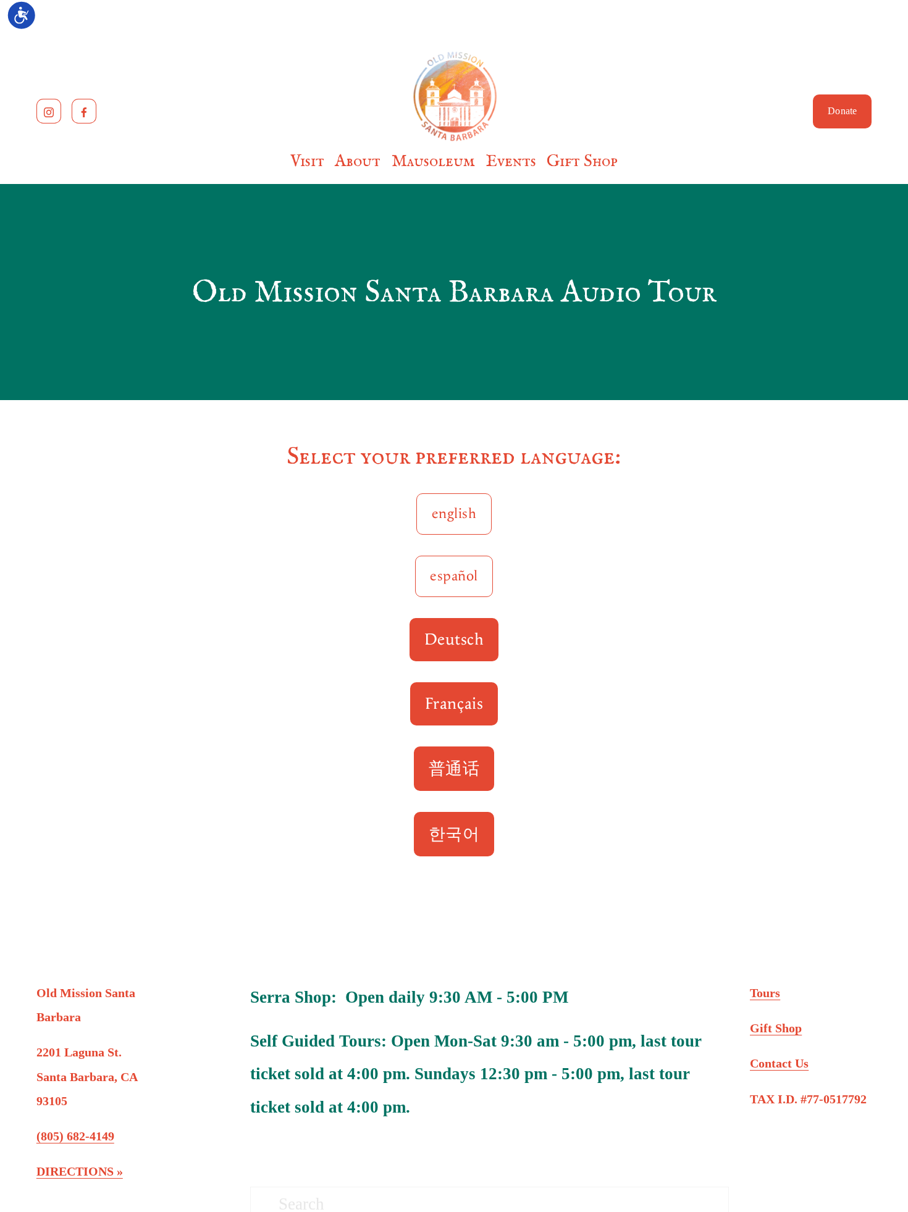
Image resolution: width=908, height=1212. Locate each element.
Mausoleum (433, 161)
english (454, 514)
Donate (842, 111)
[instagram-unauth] (48, 111)
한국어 (454, 834)
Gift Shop (582, 161)
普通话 (454, 769)
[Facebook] (84, 111)
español (453, 576)
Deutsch (454, 639)
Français (454, 703)
